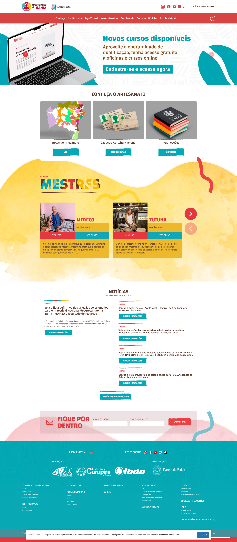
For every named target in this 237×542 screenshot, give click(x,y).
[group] (118, 54)
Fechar (203, 534)
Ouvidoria (184, 492)
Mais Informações (58, 332)
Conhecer (171, 152)
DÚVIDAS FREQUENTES (204, 7)
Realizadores (27, 510)
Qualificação (146, 501)
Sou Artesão (127, 18)
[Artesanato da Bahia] (34, 6)
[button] (25, 54)
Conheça (60, 18)
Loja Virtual (91, 18)
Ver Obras (92, 235)
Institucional (75, 18)
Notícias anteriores (115, 396)
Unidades (71, 498)
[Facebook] (169, 7)
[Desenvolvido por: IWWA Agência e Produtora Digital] (212, 533)
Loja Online (74, 485)
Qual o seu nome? (101, 419)
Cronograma (146, 495)
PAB (142, 489)
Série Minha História (30, 495)
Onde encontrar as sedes (190, 495)
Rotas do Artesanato (29, 498)
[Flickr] (179, 6)
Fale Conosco (185, 489)
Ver (66, 152)
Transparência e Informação (197, 519)
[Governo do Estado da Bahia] (60, 7)
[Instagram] (163, 7)
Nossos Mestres (109, 18)
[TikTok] (184, 6)
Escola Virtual (168, 18)
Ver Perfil (57, 235)
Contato (141, 18)
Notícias (153, 18)
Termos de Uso (186, 510)
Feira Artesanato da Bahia (151, 498)
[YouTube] (174, 6)
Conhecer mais (118, 152)
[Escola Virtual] (91, 452)
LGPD (183, 507)
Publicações (26, 492)
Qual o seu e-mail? (139, 419)
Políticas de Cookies (188, 513)
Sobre (24, 489)
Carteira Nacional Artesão (151, 492)
